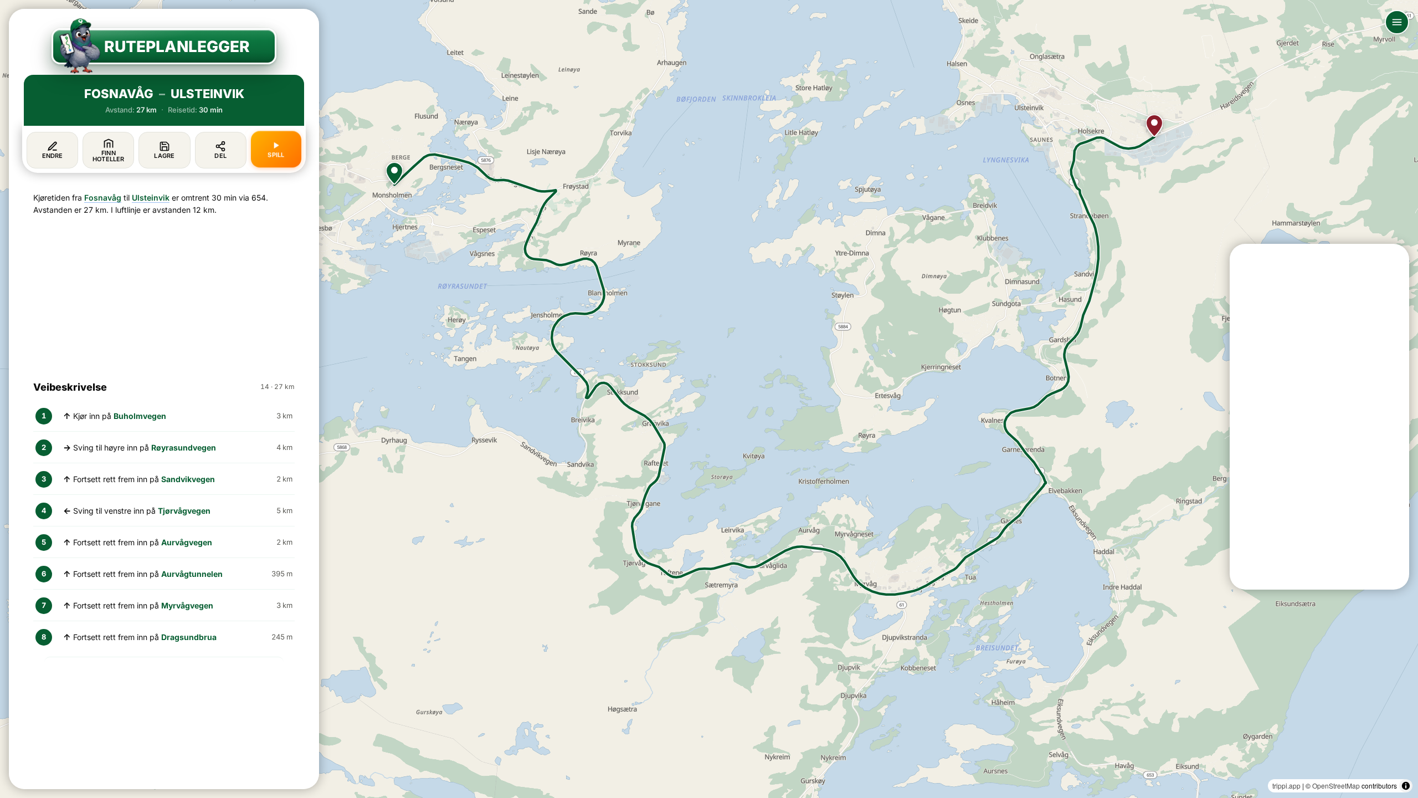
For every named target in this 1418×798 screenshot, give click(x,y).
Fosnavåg (102, 197)
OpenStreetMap (1336, 785)
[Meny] (1397, 22)
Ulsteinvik (150, 197)
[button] (394, 173)
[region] (709, 399)
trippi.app (1286, 785)
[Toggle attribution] (1405, 785)
